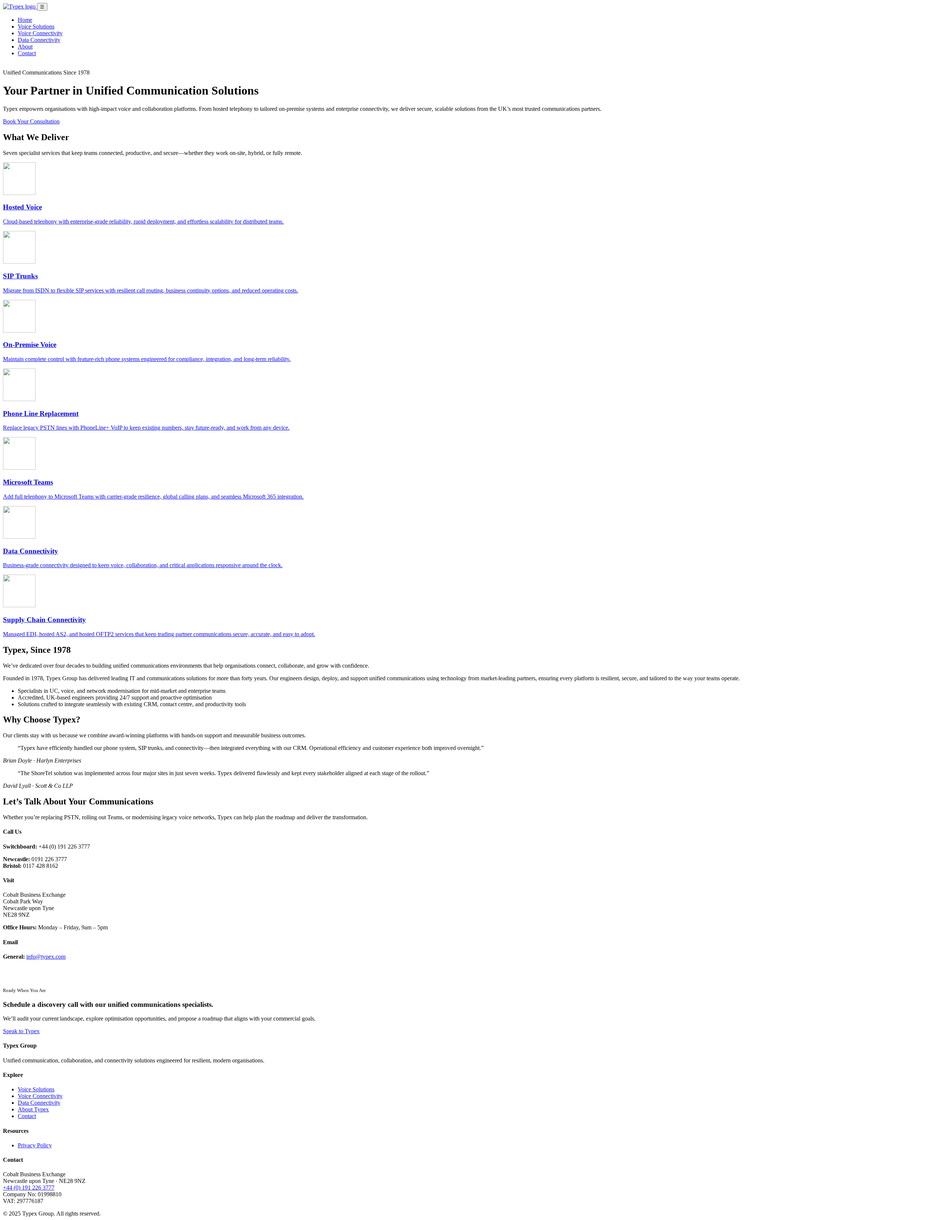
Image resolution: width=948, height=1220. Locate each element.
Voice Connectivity (40, 33)
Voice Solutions (36, 26)
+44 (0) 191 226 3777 (28, 1187)
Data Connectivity (39, 40)
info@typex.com (46, 956)
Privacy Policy (35, 1145)
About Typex (33, 1109)
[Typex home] (20, 6)
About (25, 46)
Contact (27, 53)
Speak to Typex (21, 1031)
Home (25, 20)
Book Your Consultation (31, 121)
